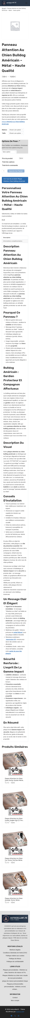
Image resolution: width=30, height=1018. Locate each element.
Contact (15, 997)
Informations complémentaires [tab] (12, 241)
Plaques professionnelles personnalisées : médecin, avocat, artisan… (15, 986)
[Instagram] (18, 1015)
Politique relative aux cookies (15, 956)
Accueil (4, 8)
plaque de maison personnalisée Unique (15, 981)
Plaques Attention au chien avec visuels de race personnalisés (15, 977)
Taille (4, 133)
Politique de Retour (15, 958)
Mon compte (15, 1000)
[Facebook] (11, 1015)
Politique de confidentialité (15, 961)
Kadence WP (20, 1012)
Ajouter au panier (16, 171)
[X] (15, 1015)
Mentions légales (15, 950)
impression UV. (11, 639)
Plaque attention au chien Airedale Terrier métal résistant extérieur (14, 900)
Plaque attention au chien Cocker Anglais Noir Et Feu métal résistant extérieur (14, 820)
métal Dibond (18, 632)
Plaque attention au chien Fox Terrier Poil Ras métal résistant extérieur (14, 860)
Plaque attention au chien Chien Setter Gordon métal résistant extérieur (14, 780)
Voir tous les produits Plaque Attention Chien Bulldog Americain (14, 180)
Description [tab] (6, 237)
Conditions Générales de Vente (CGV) (15, 953)
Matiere (4, 130)
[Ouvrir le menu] (26, 3)
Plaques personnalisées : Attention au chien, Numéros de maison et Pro (15, 971)
